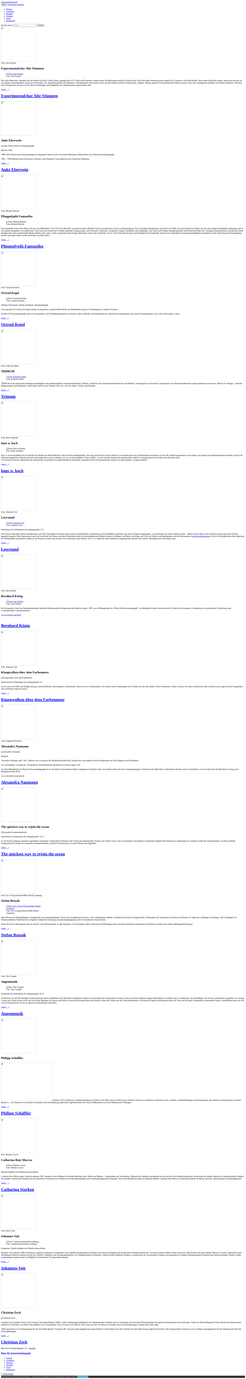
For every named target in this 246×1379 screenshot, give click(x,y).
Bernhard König (15, 625)
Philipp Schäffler (16, 1113)
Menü (4, 5)
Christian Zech (14, 1342)
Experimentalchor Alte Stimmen (29, 95)
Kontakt (32, 1348)
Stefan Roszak (13, 935)
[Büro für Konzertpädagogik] (9, 2)
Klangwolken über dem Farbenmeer (33, 699)
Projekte (9, 14)
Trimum (8, 396)
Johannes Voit (13, 1268)
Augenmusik (12, 1013)
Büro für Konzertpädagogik (16, 1353)
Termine (9, 16)
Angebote (10, 11)
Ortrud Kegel (13, 324)
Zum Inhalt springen (16, 4)
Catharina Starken (17, 1189)
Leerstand (10, 549)
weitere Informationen (201, 536)
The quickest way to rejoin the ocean (33, 854)
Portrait (9, 9)
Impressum (10, 21)
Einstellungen (82, 1377)
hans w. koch (12, 470)
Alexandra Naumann (19, 782)
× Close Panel (7, 1374)
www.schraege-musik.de (11, 615)
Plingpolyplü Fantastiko (22, 246)
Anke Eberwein (14, 169)
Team (8, 18)
